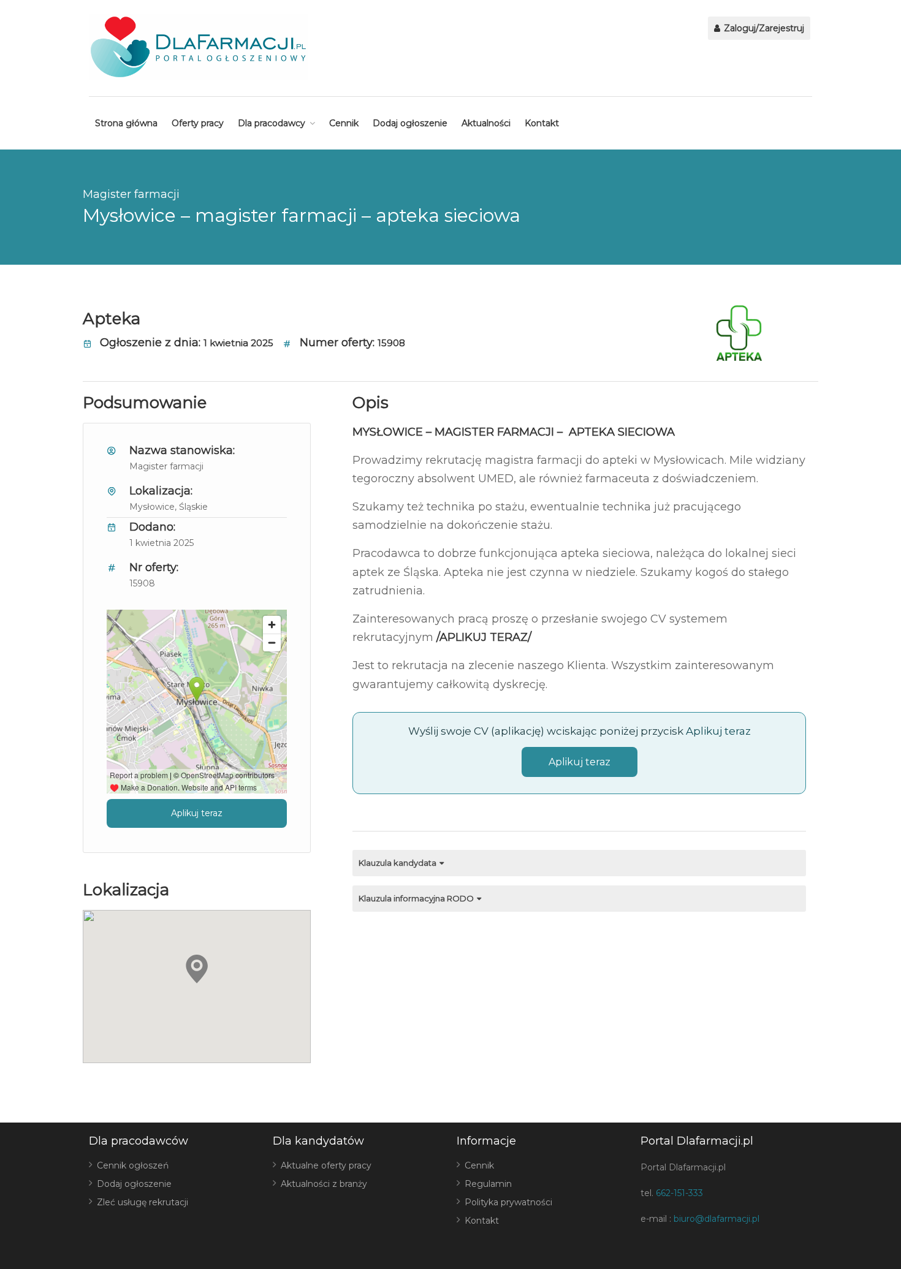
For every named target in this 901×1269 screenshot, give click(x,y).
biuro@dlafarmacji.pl (716, 1218)
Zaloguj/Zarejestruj (762, 28)
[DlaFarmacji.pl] (198, 47)
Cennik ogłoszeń (133, 1165)
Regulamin (488, 1183)
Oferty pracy (198, 123)
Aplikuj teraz (196, 813)
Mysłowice (152, 506)
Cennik (344, 123)
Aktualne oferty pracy (326, 1165)
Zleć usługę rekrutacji (142, 1202)
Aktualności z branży (324, 1183)
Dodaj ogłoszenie (410, 123)
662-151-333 (679, 1193)
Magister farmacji (131, 194)
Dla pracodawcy (271, 123)
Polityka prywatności (508, 1202)
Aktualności (486, 123)
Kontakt (542, 123)
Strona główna (126, 123)
